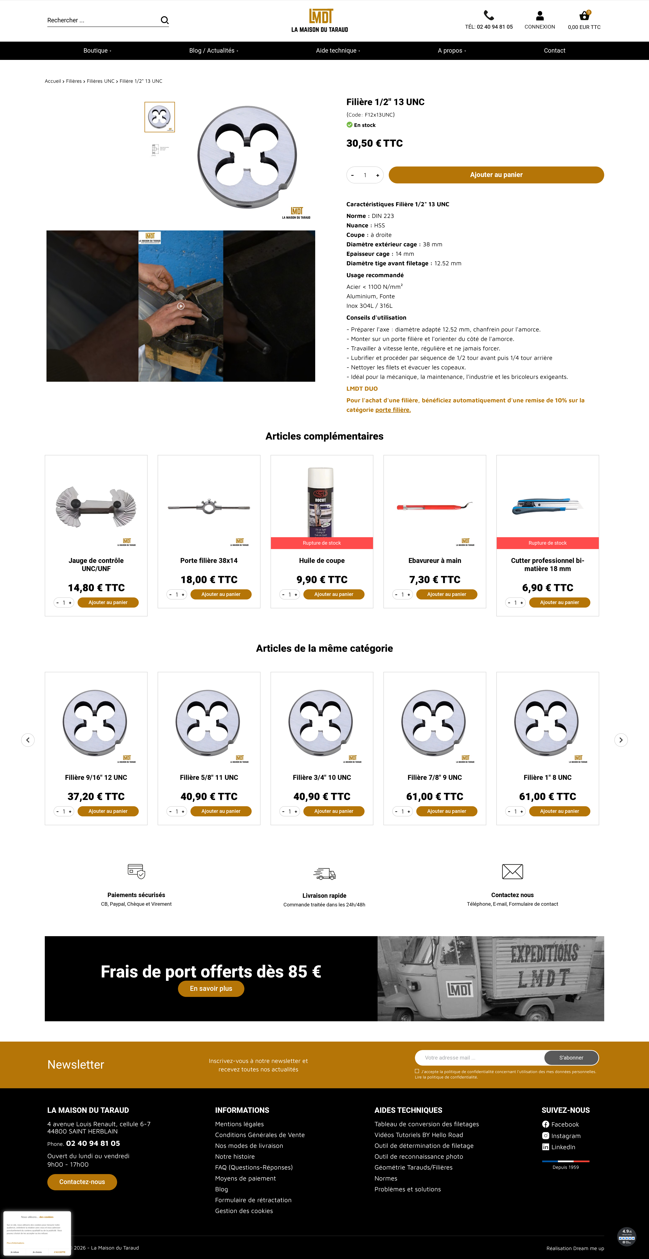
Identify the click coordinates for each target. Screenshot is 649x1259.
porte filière (392, 409)
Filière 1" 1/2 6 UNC (322, 778)
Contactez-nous (82, 1182)
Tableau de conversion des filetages (427, 1124)
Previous (28, 740)
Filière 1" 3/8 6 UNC (209, 778)
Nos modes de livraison (249, 1145)
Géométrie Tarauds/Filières (414, 1167)
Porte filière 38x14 (209, 561)
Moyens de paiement (245, 1178)
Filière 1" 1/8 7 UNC (96, 778)
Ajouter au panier (496, 175)
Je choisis (37, 1252)
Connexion (540, 27)
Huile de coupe (322, 561)
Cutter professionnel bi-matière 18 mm (547, 565)
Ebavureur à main (434, 561)
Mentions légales (239, 1124)
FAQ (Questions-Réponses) (254, 1167)
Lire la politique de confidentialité (446, 1077)
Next (621, 740)
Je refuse (14, 1252)
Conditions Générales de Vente (260, 1134)
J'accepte (59, 1252)
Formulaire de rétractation (253, 1200)
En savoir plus (211, 989)
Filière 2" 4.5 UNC (548, 778)
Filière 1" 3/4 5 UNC (435, 778)
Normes (386, 1178)
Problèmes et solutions (408, 1189)
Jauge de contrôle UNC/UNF (96, 565)
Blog (221, 1189)
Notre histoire (235, 1156)
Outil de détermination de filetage (424, 1145)
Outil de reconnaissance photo (419, 1156)
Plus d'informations (15, 1243)
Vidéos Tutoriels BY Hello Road (419, 1134)
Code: (355, 114)
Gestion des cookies (244, 1210)
